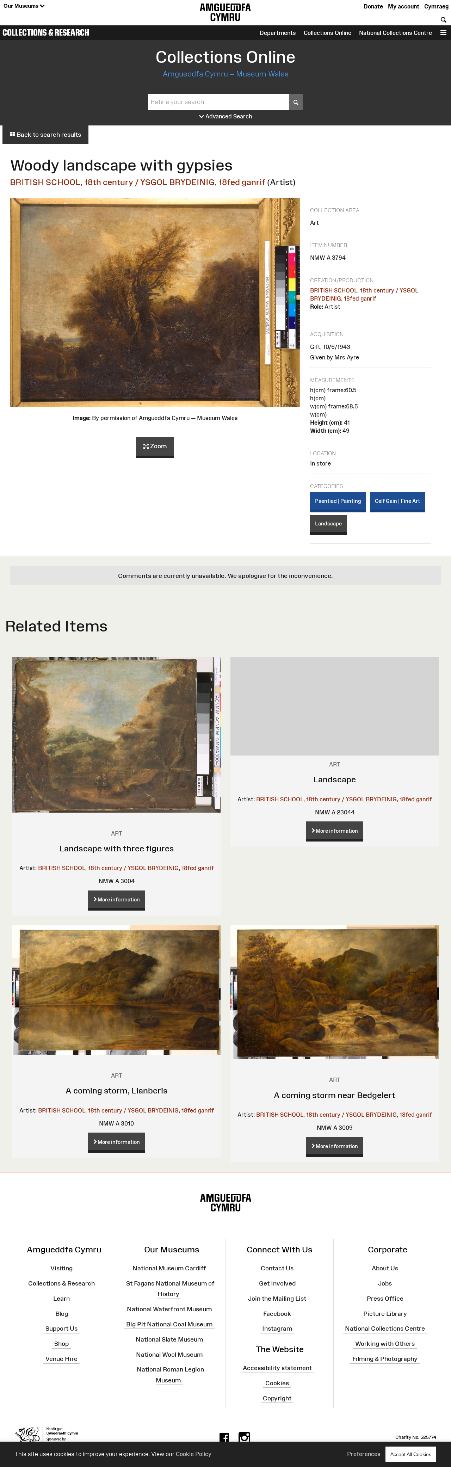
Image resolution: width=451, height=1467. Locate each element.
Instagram (277, 1328)
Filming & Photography (385, 1358)
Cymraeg (436, 6)
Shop (61, 1343)
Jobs (385, 1283)
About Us (385, 1268)
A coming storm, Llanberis (117, 1090)
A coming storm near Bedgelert (334, 1095)
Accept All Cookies (410, 1454)
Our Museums (22, 6)
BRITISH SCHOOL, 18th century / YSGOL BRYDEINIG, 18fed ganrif (137, 182)
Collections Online (327, 33)
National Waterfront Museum (169, 1309)
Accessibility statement (277, 1368)
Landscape (328, 523)
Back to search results (48, 134)
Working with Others (385, 1343)
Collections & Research (45, 32)
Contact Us (277, 1268)
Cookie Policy (193, 1454)
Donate (373, 6)
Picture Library (385, 1313)
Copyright (277, 1397)
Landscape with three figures (116, 848)
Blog (61, 1313)
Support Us (61, 1328)
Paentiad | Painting (338, 501)
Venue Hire (61, 1358)
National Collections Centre (395, 33)
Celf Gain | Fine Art (397, 501)
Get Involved (277, 1283)
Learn (61, 1298)
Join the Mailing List (277, 1298)
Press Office (385, 1298)
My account (403, 6)
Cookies (277, 1383)
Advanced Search (228, 116)
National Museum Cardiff (169, 1268)
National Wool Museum (169, 1354)
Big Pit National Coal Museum (169, 1324)
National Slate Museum (169, 1339)
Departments (278, 33)
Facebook (277, 1313)
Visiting (61, 1268)
